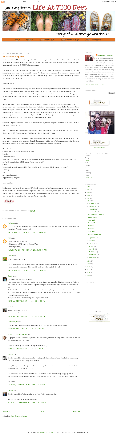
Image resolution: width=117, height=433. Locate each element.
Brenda (10, 276)
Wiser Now (91, 231)
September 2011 (93, 212)
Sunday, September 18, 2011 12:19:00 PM (26, 301)
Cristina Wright (13, 322)
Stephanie (11, 223)
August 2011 (92, 238)
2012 (88, 198)
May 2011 (91, 246)
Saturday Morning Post (94, 223)
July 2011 (91, 240)
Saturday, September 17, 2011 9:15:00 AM (27, 270)
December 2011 (93, 203)
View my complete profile (95, 84)
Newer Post (6, 411)
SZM (9, 238)
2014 (88, 192)
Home (42, 411)
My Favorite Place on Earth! (96, 214)
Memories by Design (45, 432)
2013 (88, 195)
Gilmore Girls (88, 177)
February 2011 (93, 254)
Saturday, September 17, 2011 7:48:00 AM (27, 232)
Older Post (76, 411)
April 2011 (92, 249)
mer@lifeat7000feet (105, 55)
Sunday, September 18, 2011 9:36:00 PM (26, 349)
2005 (88, 275)
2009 (88, 264)
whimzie (10, 354)
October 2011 (92, 209)
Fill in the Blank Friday (94, 234)
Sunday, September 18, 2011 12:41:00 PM (26, 316)
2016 (88, 187)
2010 (88, 261)
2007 (88, 269)
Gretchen (10, 390)
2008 (88, 266)
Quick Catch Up (92, 217)
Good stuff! (91, 220)
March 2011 (92, 252)
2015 (88, 190)
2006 (88, 272)
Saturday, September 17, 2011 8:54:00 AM (27, 250)
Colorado (87, 160)
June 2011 (91, 243)
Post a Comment (8, 408)
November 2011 (93, 206)
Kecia (9, 307)
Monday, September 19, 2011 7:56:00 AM (26, 385)
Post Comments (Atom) (19, 416)
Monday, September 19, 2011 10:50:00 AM (27, 402)
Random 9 (91, 228)
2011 (88, 201)
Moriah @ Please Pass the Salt (17, 334)
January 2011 (92, 257)
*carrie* (10, 256)
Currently (90, 226)
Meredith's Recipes (99, 147)
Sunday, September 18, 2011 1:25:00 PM (26, 328)
